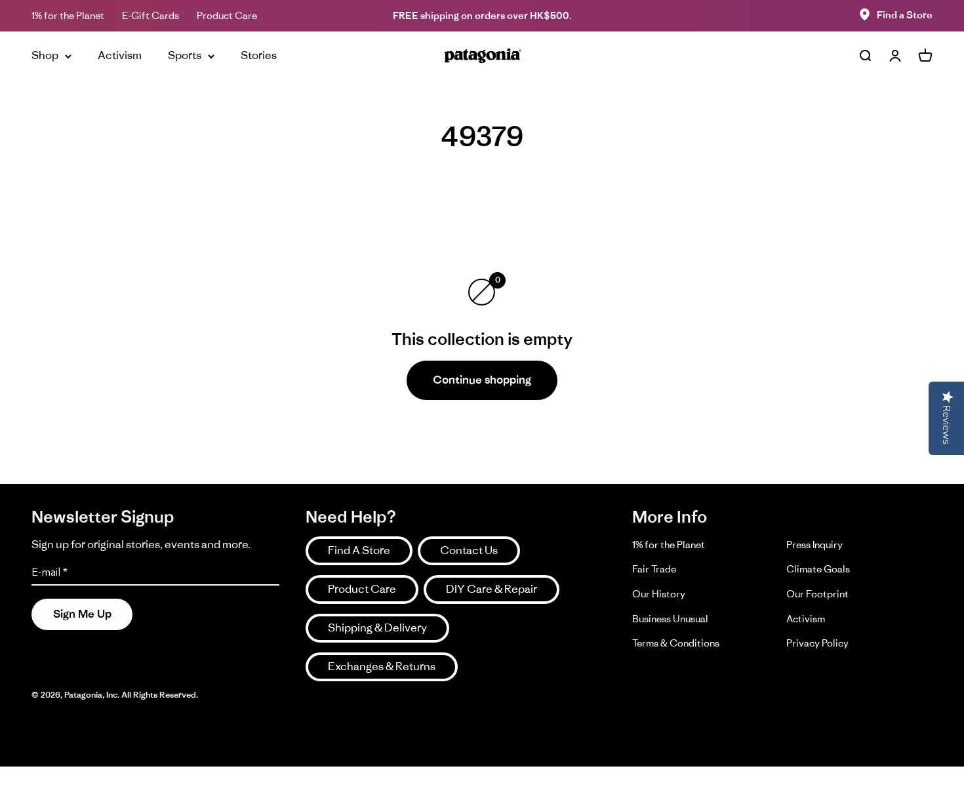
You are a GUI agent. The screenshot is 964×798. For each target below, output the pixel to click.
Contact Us (469, 550)
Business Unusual (670, 618)
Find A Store (359, 550)
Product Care (227, 15)
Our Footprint (817, 594)
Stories (259, 55)
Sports (184, 55)
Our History (658, 594)
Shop (44, 55)
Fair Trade (654, 569)
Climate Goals (818, 569)
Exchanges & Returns (381, 666)
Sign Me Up (82, 614)
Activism (120, 55)
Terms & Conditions (675, 643)
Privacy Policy (817, 643)
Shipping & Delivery (377, 627)
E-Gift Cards (150, 15)
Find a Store (905, 15)
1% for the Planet (67, 15)
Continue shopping (482, 379)
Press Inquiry (814, 544)
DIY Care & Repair (491, 589)
